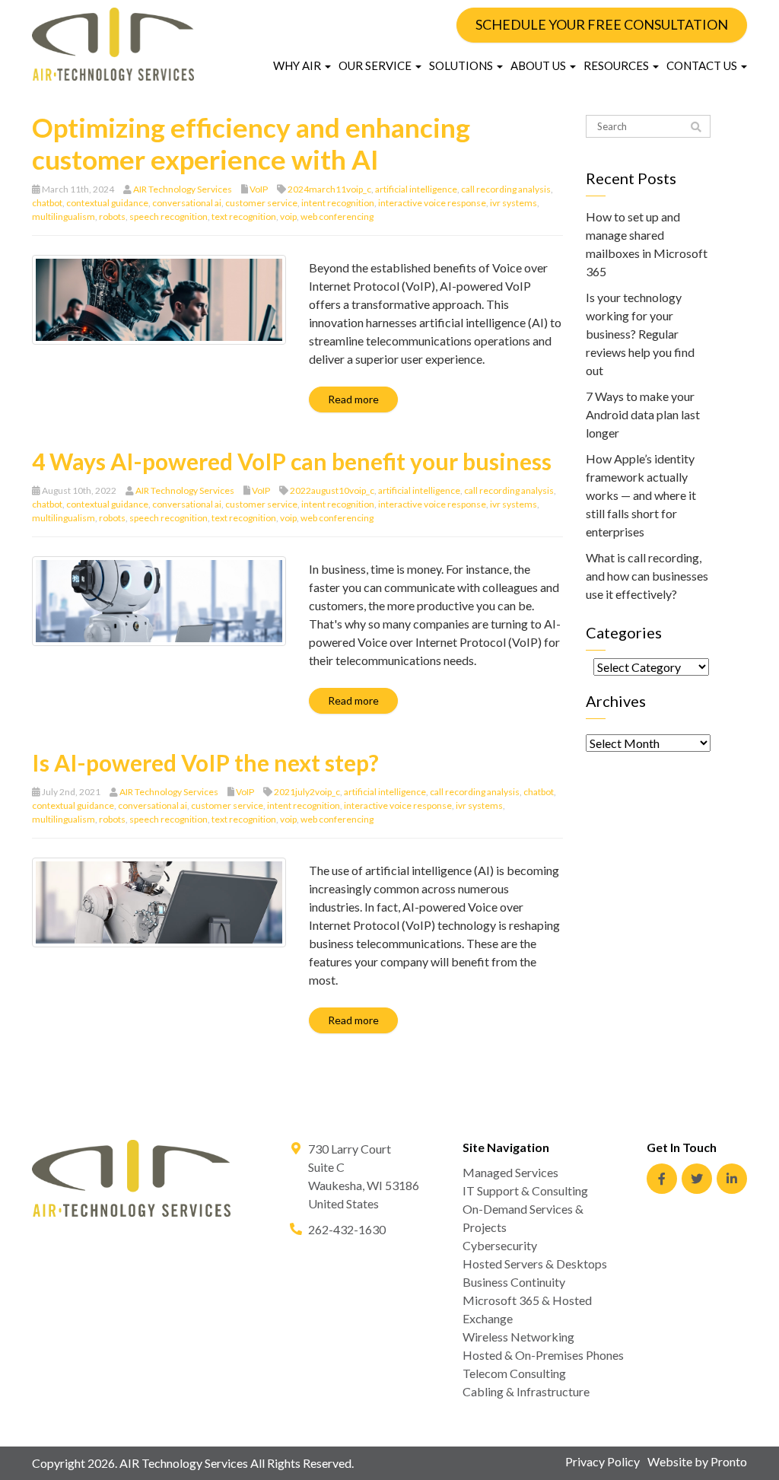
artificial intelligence (416, 189)
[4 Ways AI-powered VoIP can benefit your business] (159, 599)
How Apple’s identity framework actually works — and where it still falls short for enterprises (641, 495)
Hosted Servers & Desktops (535, 1263)
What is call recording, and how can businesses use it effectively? (647, 575)
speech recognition (168, 216)
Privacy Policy (602, 1461)
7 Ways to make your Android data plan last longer (643, 414)
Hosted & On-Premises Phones (543, 1355)
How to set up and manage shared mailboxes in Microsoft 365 (646, 243)
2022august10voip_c (332, 490)
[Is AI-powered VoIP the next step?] (159, 900)
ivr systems (513, 202)
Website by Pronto (697, 1461)
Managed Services (510, 1172)
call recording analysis (506, 189)
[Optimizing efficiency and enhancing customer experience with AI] (159, 298)
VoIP (259, 189)
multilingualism (63, 216)
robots (112, 216)
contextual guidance (107, 202)
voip (288, 216)
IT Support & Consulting (525, 1190)
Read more (353, 399)
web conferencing (337, 216)
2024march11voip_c (329, 189)
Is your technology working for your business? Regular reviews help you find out (640, 333)
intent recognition (337, 202)
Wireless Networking (518, 1336)
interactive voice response (432, 202)
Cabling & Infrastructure (526, 1391)
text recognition (243, 216)
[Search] (696, 127)
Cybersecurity (500, 1245)
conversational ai (186, 202)
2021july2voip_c (307, 791)
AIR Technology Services (182, 189)
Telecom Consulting (514, 1373)
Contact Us (702, 65)
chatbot (47, 202)
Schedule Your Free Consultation (601, 24)
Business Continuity (514, 1282)
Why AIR (298, 65)
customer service (261, 202)
